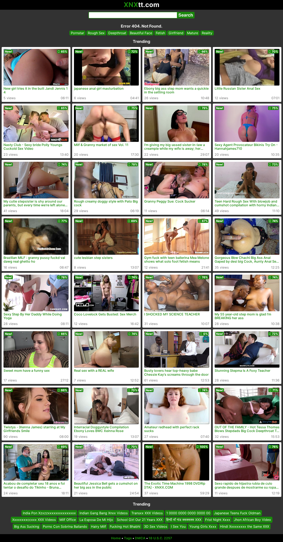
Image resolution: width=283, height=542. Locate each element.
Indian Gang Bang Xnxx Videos (104, 513)
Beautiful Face (141, 33)
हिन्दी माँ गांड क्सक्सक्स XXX (183, 520)
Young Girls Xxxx (202, 526)
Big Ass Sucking (26, 526)
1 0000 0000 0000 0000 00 (188, 513)
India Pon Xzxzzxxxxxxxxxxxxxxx (49, 513)
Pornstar (77, 33)
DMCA (140, 538)
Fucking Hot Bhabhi (125, 526)
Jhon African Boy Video (252, 520)
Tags (128, 538)
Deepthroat (117, 33)
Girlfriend (176, 33)
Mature (192, 33)
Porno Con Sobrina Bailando (65, 526)
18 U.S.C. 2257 (160, 538)
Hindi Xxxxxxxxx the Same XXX (244, 526)
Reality (207, 33)
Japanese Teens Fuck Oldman (237, 513)
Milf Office (67, 520)
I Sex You (178, 526)
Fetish (160, 33)
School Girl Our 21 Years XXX (139, 520)
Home (116, 538)
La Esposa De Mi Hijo (96, 520)
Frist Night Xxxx (217, 520)
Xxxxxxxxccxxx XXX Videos (34, 520)
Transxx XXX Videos (147, 513)
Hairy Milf (98, 526)
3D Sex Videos (155, 526)
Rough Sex (96, 33)
